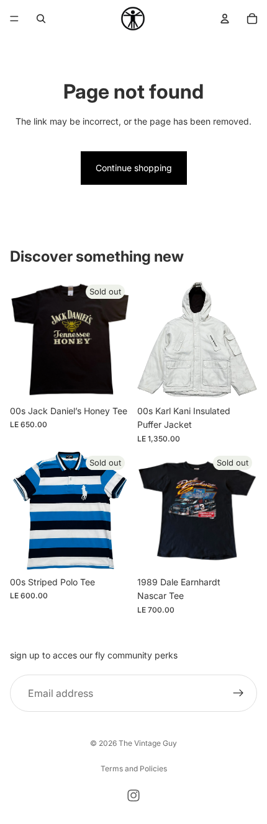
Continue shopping (134, 167)
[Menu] (14, 18)
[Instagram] (133, 795)
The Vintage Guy (148, 743)
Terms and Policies (134, 768)
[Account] (224, 18)
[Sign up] (238, 693)
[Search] (41, 18)
